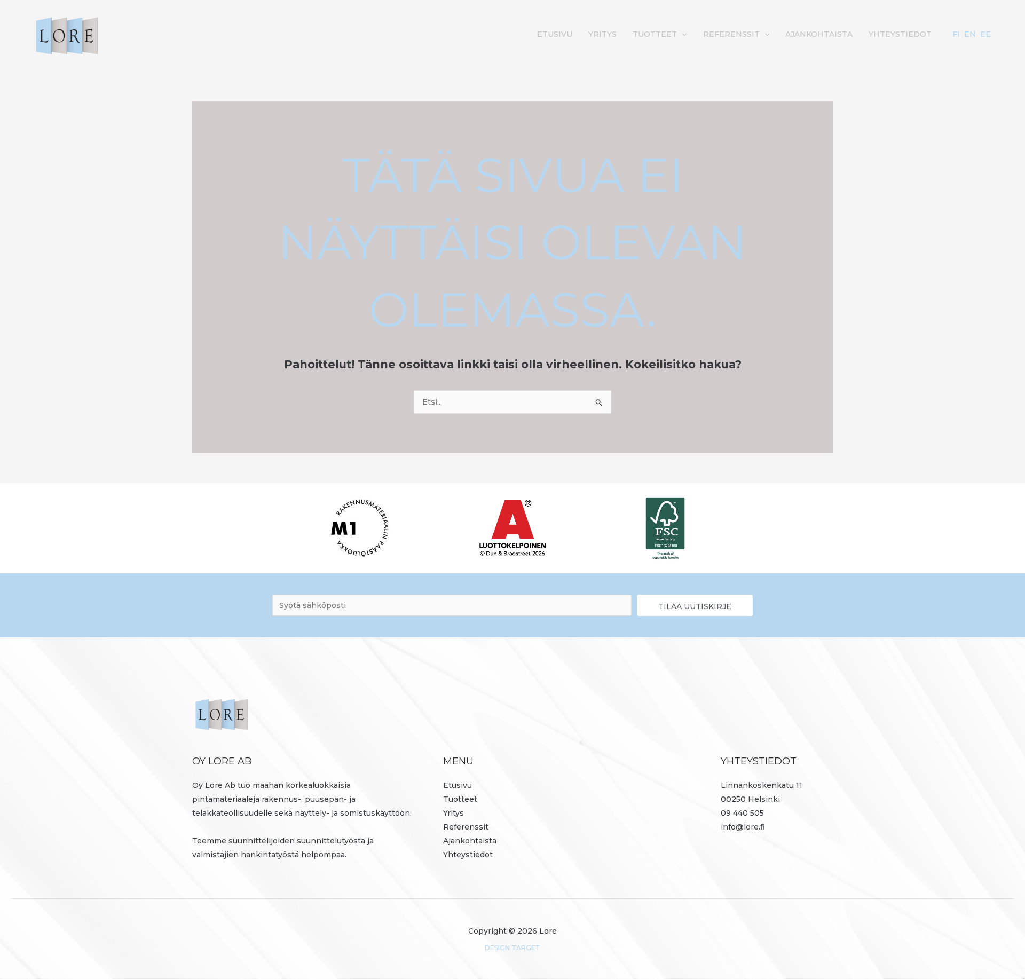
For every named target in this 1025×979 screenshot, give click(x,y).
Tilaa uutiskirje (694, 606)
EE (985, 34)
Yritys (602, 34)
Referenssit (731, 34)
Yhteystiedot (900, 34)
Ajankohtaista (819, 34)
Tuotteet (655, 34)
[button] (682, 34)
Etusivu (554, 34)
